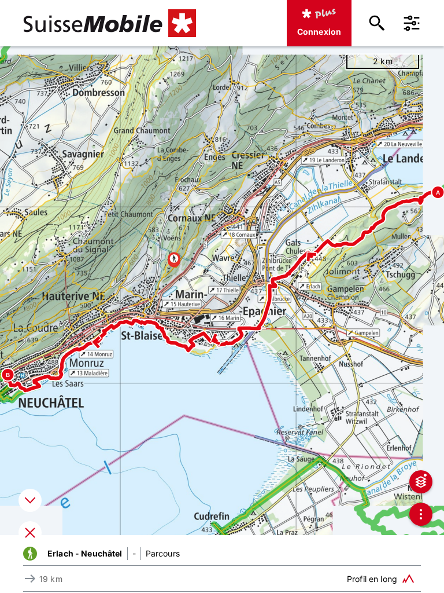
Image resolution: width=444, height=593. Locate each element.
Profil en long (372, 579)
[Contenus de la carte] (420, 481)
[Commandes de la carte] (420, 514)
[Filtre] (411, 23)
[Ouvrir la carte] (30, 532)
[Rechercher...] (377, 23)
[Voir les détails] (30, 500)
